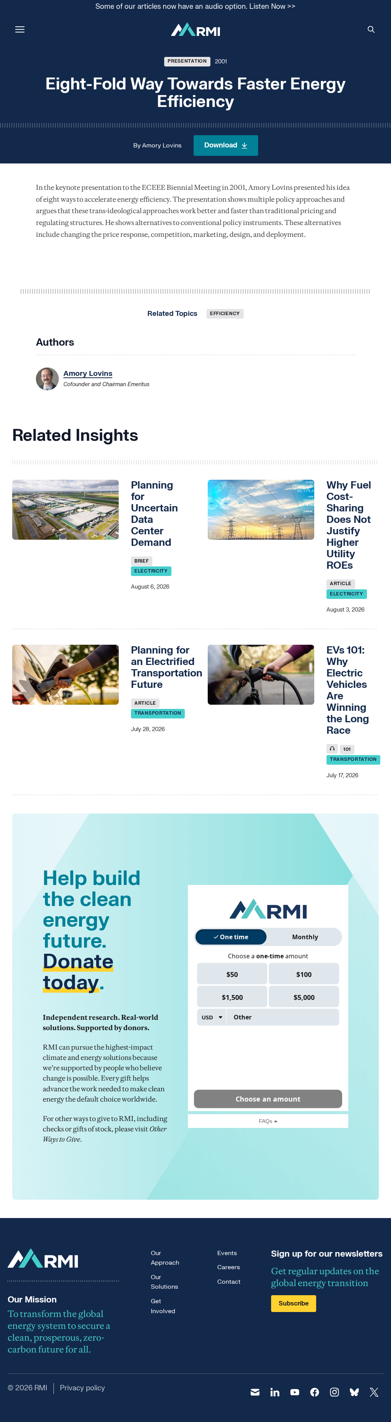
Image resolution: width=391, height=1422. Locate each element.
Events (227, 1253)
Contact (229, 1282)
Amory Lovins (161, 145)
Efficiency (225, 314)
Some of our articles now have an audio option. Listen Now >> (195, 7)
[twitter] (374, 1392)
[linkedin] (275, 1392)
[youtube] (295, 1392)
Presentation (187, 61)
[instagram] (334, 1392)
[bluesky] (354, 1392)
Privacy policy (82, 1388)
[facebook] (314, 1392)
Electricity (151, 571)
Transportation (157, 713)
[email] (255, 1392)
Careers (228, 1267)
